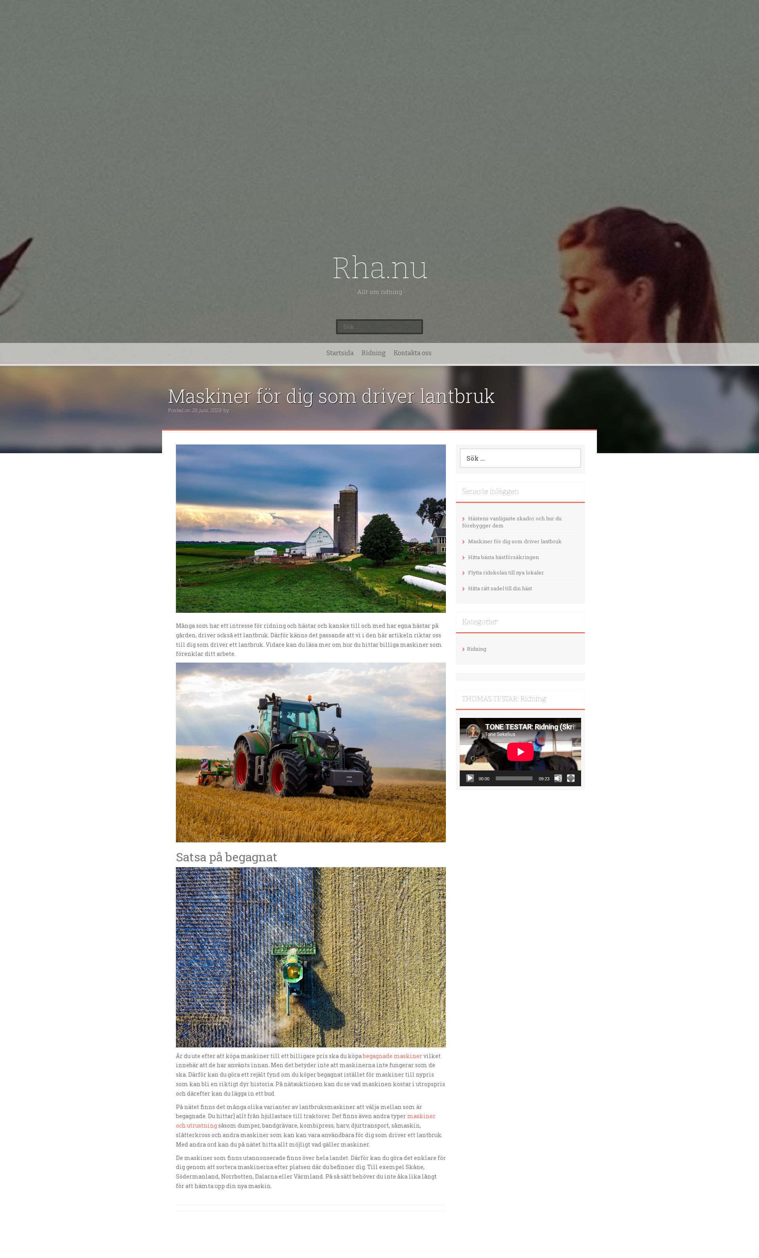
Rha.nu (380, 268)
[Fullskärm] (571, 778)
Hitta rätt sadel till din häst (500, 588)
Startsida (340, 353)
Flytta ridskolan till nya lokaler (506, 572)
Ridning (374, 353)
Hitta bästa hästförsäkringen (503, 557)
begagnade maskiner (392, 1056)
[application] (520, 752)
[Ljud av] (558, 778)
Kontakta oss (413, 353)
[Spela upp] (470, 778)
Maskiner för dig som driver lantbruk (515, 541)
